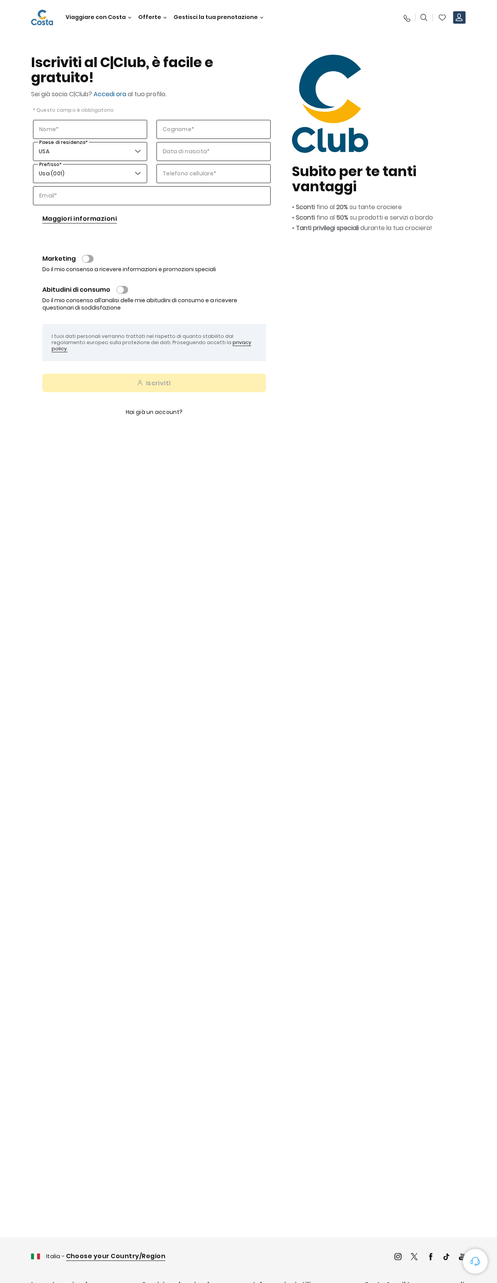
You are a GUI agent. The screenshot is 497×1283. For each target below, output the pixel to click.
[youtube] (462, 1257)
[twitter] (414, 1257)
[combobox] (39, 151)
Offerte (149, 17)
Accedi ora (110, 94)
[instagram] (397, 1257)
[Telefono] (406, 17)
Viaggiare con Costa (96, 17)
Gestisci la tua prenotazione (216, 17)
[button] (442, 17)
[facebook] (430, 1257)
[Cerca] (424, 17)
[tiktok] (446, 1257)
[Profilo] (459, 17)
